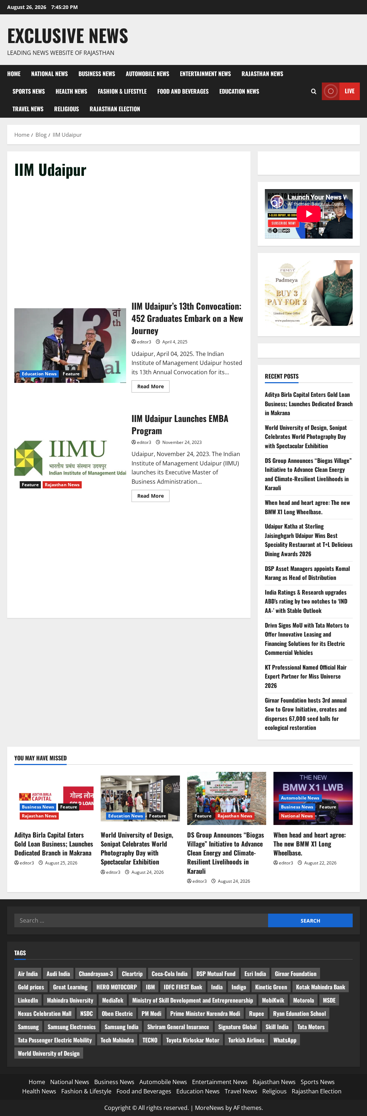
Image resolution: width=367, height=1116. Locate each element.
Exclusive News (67, 35)
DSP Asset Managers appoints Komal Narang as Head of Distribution (307, 573)
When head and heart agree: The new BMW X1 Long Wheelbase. (307, 507)
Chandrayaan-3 (96, 973)
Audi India (58, 973)
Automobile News (147, 73)
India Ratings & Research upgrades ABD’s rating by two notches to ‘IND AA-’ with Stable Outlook (306, 601)
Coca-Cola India (169, 973)
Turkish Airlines (246, 1040)
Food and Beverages (183, 91)
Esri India (255, 973)
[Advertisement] (129, 239)
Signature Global (237, 1026)
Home (13, 73)
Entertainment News (205, 73)
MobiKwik (273, 1000)
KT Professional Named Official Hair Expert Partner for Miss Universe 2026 (306, 676)
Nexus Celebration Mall (44, 1013)
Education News (239, 91)
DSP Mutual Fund (215, 973)
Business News (96, 73)
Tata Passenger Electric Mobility (55, 1040)
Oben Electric (117, 1013)
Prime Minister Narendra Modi (205, 1013)
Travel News (28, 108)
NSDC (86, 1013)
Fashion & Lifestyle (122, 91)
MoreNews (209, 1108)
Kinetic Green (271, 987)
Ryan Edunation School (299, 1013)
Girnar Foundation (295, 973)
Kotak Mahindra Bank (320, 987)
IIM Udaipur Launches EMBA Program (70, 456)
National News (49, 73)
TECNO (150, 1040)
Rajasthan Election (115, 108)
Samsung (28, 1026)
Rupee (256, 1013)
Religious (66, 108)
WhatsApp (284, 1040)
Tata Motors (311, 1026)
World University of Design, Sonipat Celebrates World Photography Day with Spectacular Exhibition (306, 436)
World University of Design (49, 1053)
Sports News (29, 91)
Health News (71, 91)
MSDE (329, 1000)
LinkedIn (28, 1000)
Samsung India (121, 1026)
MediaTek (112, 1000)
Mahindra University (70, 1000)
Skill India (277, 1026)
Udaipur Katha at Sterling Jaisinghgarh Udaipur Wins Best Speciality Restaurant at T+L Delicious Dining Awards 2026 (309, 540)
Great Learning (70, 987)
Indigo (239, 987)
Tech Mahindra (117, 1040)
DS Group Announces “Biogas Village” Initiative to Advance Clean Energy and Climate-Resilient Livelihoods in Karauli (308, 474)
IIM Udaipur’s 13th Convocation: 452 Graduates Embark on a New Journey (70, 345)
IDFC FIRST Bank (183, 987)
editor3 (144, 342)
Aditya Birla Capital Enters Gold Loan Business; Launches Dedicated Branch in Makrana (309, 403)
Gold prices (31, 987)
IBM (150, 987)
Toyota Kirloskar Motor (192, 1040)
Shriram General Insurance (178, 1026)
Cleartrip (132, 973)
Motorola (303, 1000)
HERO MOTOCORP (116, 987)
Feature (71, 374)
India (217, 987)
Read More (153, 388)
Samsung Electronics (72, 1026)
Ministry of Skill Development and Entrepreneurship (192, 1000)
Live (349, 90)
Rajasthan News (262, 73)
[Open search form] (313, 91)
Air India (28, 973)
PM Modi (151, 1013)
